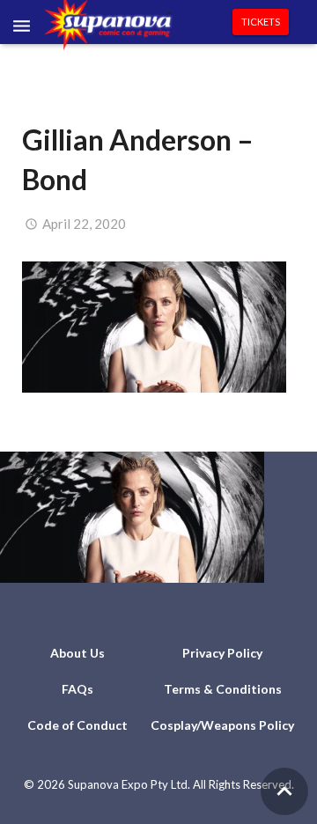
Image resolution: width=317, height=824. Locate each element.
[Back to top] (284, 791)
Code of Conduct (77, 724)
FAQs (77, 688)
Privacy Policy (222, 652)
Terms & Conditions (223, 688)
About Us (77, 652)
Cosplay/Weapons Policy (222, 724)
